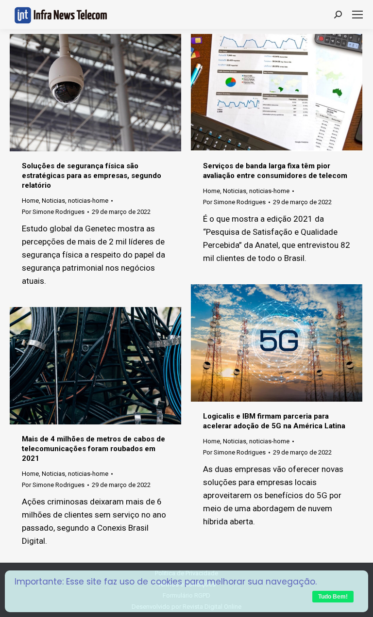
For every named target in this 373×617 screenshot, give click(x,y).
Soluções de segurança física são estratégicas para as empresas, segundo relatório (91, 176)
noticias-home (88, 200)
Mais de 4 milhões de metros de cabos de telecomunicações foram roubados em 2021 (93, 449)
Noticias (53, 200)
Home (30, 200)
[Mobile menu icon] (357, 14)
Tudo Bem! (333, 596)
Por (53, 211)
